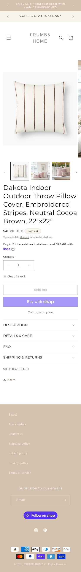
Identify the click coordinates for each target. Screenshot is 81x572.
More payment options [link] (40, 312)
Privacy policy (18, 463)
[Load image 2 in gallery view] (40, 171)
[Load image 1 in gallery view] (20, 171)
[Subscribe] (64, 500)
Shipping (24, 237)
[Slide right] (76, 172)
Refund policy (18, 453)
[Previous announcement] (8, 5)
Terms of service (20, 472)
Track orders (17, 424)
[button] (8, 37)
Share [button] (11, 379)
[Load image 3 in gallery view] (61, 171)
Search (13, 414)
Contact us (16, 434)
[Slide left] (5, 172)
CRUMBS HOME (33, 564)
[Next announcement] (73, 5)
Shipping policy (19, 443)
